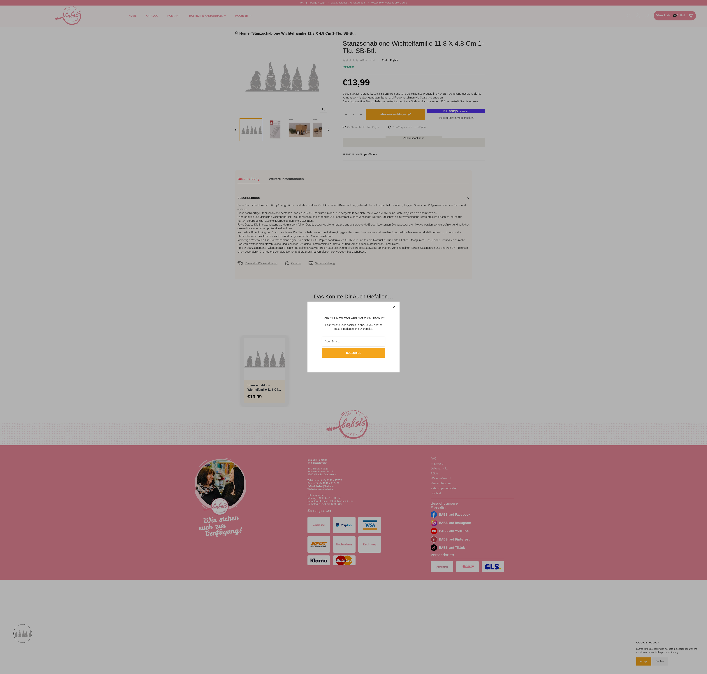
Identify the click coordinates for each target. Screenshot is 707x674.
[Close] (394, 307)
